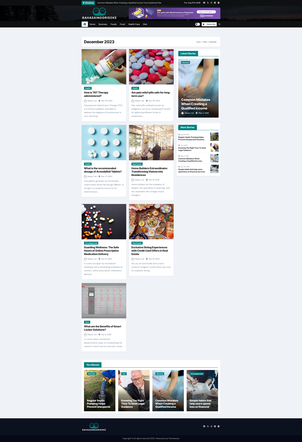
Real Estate (137, 164)
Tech (87, 322)
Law (124, 374)
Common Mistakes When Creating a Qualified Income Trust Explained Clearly (190, 160)
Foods (114, 24)
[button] (219, 24)
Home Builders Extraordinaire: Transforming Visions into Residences (149, 172)
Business (103, 24)
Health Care (134, 24)
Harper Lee (92, 101)
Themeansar (174, 438)
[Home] (85, 24)
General (160, 374)
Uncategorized (91, 243)
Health (87, 88)
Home (92, 24)
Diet (145, 24)
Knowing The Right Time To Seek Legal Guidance (192, 149)
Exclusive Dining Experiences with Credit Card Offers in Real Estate (149, 251)
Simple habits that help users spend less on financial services (197, 104)
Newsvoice (161, 438)
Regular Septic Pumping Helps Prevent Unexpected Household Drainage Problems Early (191, 139)
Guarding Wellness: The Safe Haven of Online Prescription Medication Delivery (101, 251)
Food (122, 24)
